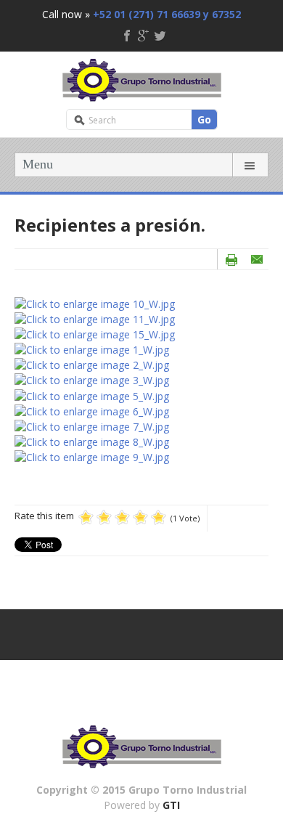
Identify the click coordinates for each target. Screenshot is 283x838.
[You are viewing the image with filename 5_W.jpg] (92, 395)
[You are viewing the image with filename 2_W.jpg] (92, 364)
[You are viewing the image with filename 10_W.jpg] (95, 303)
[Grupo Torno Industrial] (141, 78)
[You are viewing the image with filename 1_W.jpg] (92, 349)
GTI (171, 805)
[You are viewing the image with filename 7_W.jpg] (92, 425)
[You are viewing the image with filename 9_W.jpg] (92, 456)
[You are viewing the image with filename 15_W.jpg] (95, 334)
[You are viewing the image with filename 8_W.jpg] (92, 440)
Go (204, 119)
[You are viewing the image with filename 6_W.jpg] (92, 410)
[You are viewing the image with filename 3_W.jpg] (92, 379)
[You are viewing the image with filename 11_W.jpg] (95, 318)
